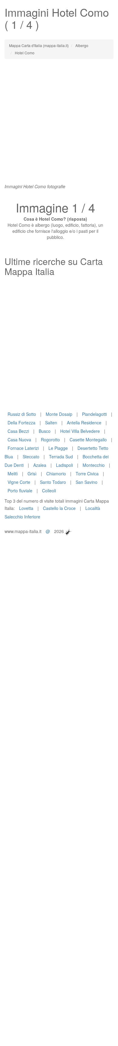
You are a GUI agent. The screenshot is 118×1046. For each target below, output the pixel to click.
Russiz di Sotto (22, 414)
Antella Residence (84, 422)
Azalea (39, 465)
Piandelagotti (94, 414)
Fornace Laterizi (23, 448)
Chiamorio (56, 473)
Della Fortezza (21, 422)
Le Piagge (58, 448)
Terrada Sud (61, 456)
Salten (51, 422)
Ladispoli (64, 465)
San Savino (86, 482)
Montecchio (94, 465)
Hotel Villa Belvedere (80, 431)
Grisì (32, 473)
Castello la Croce (59, 508)
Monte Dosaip (59, 414)
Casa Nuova (19, 439)
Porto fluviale (20, 490)
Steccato (31, 456)
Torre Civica (87, 473)
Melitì (13, 473)
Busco (45, 431)
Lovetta (26, 508)
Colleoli (49, 490)
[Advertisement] (59, 124)
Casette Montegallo (88, 439)
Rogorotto (50, 439)
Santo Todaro (53, 482)
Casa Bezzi (18, 431)
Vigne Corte (19, 482)
